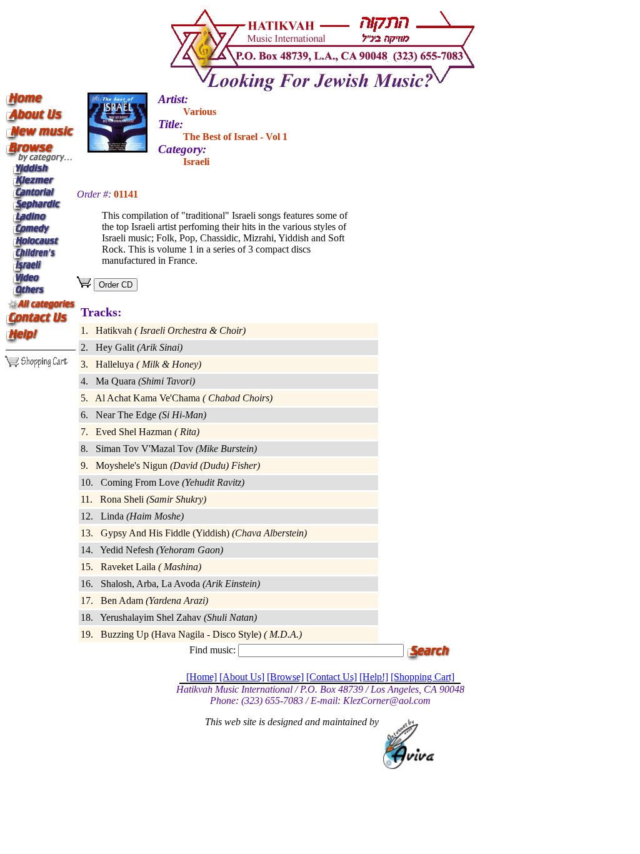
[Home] (201, 676)
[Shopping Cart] (422, 676)
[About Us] (241, 676)
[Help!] (373, 676)
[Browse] (285, 676)
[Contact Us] (331, 676)
